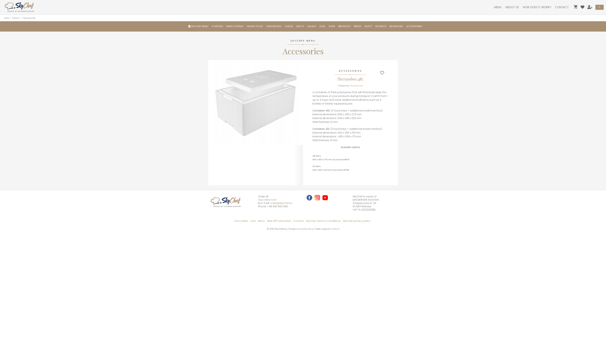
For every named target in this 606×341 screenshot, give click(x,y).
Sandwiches (273, 26)
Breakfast (344, 26)
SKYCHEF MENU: (199, 26)
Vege (322, 26)
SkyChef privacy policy (357, 221)
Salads (311, 26)
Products (16, 18)
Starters (217, 26)
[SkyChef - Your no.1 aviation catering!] (18, 7)
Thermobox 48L (29, 18)
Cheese (289, 26)
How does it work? (537, 7)
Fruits (368, 26)
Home (6, 18)
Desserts (380, 26)
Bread (357, 26)
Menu (498, 7)
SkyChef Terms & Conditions (323, 221)
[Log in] (590, 7)
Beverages (396, 26)
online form (270, 200)
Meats (300, 26)
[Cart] (575, 7)
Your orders (241, 221)
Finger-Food (255, 26)
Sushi (332, 26)
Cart (253, 221)
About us (512, 7)
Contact (562, 7)
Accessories (414, 26)
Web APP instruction (279, 221)
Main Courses (235, 26)
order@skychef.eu (281, 203)
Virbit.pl (335, 228)
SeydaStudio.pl (305, 228)
